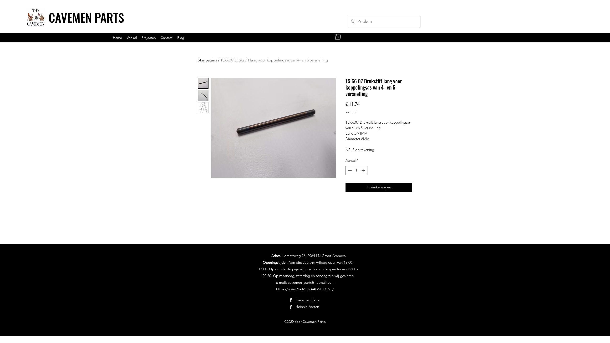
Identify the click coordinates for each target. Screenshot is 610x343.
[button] (338, 36)
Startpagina (207, 60)
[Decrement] (349, 170)
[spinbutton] (357, 170)
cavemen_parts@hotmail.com (311, 282)
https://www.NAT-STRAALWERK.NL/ (305, 289)
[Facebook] (290, 300)
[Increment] (364, 170)
